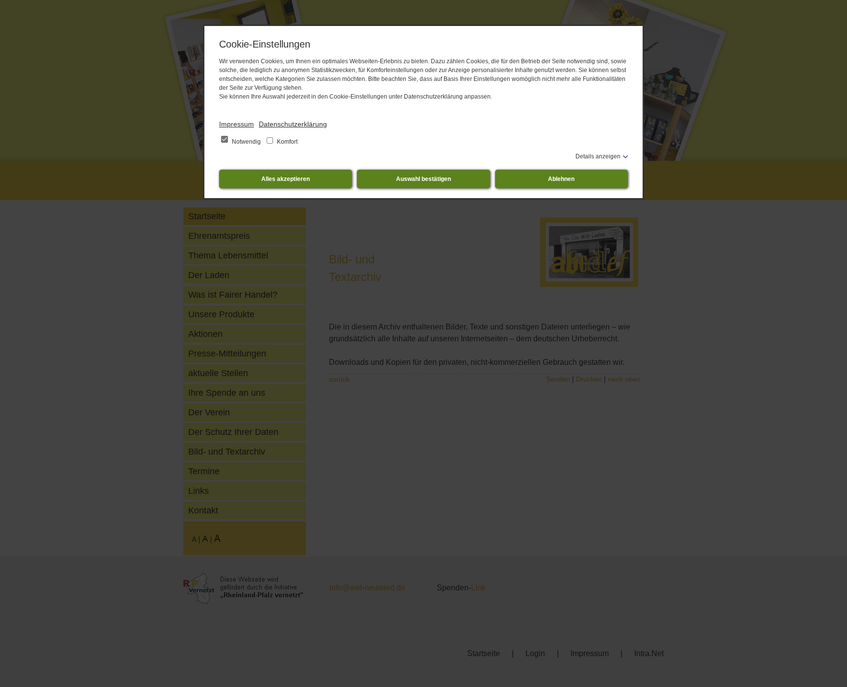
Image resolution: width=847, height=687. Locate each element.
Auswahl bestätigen (423, 179)
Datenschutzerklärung (293, 124)
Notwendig (246, 141)
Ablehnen (561, 179)
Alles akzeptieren (285, 179)
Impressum (236, 124)
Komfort (286, 141)
